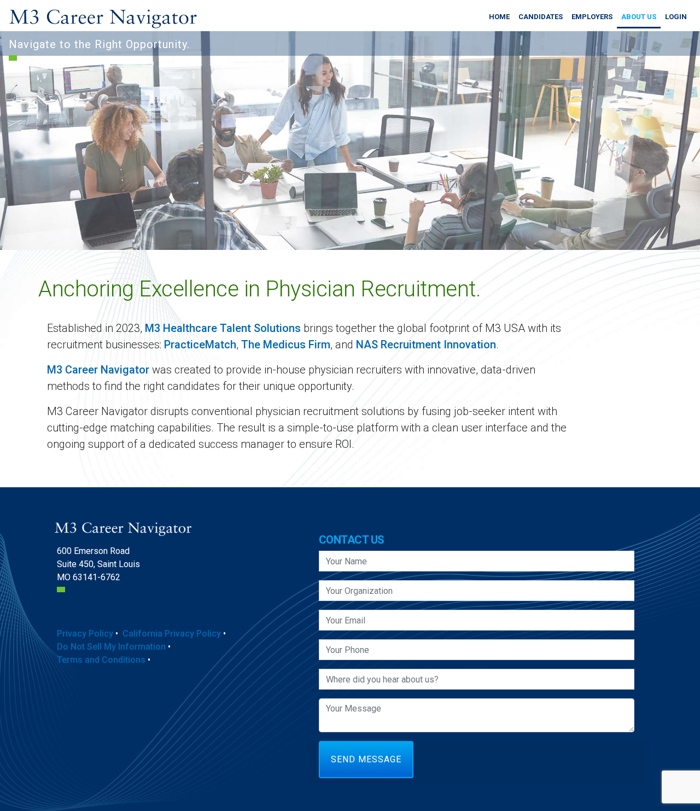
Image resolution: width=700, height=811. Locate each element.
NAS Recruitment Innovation (426, 344)
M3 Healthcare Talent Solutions (223, 328)
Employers (591, 17)
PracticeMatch (200, 344)
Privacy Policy (85, 633)
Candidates (540, 17)
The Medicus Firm (285, 344)
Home (499, 17)
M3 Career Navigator (98, 369)
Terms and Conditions (101, 660)
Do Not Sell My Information (111, 646)
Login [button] (676, 17)
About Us (638, 17)
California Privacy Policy (171, 633)
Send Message (366, 759)
